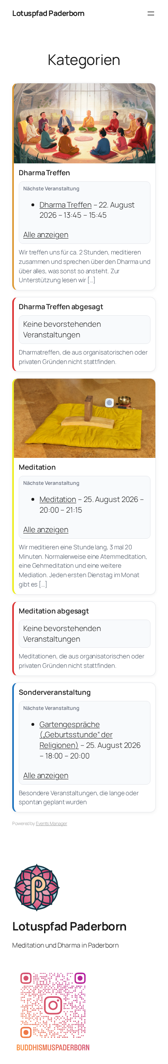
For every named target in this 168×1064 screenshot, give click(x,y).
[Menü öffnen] (151, 13)
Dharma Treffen (44, 172)
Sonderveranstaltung (55, 692)
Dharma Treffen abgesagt (61, 306)
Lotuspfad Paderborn (48, 13)
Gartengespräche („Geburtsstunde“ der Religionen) (76, 734)
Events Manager (51, 823)
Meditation (37, 467)
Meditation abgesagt (54, 611)
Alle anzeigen (46, 235)
